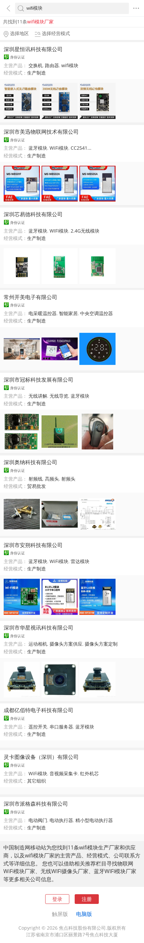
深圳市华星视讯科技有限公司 (38, 627)
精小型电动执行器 (94, 820)
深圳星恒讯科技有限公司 (33, 49)
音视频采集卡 (64, 774)
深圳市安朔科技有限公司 (33, 545)
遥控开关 (37, 727)
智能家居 (68, 313)
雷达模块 (80, 561)
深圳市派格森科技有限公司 (36, 803)
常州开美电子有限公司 (30, 297)
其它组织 (36, 781)
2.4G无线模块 (85, 231)
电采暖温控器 (42, 313)
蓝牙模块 (37, 148)
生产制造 (36, 73)
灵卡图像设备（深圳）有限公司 (41, 757)
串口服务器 (61, 727)
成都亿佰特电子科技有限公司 (38, 710)
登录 (57, 899)
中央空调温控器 (96, 313)
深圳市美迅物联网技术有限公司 (41, 131)
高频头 (52, 479)
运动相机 (37, 644)
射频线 (35, 479)
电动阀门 (37, 820)
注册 (87, 899)
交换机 (35, 65)
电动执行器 (61, 820)
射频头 (68, 479)
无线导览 (59, 396)
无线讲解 (37, 396)
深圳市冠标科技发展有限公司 (38, 379)
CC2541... (81, 148)
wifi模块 (69, 65)
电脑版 (84, 914)
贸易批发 (36, 486)
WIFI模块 (59, 231)
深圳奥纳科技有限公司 (30, 462)
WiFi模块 (59, 148)
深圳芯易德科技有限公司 (33, 214)
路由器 (52, 65)
